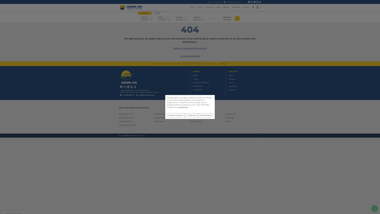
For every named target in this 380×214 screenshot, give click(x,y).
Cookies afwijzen (205, 115)
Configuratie (191, 115)
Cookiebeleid (183, 107)
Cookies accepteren (176, 115)
